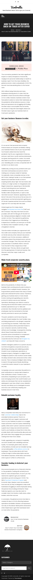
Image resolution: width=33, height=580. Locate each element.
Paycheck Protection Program (14, 480)
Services (21, 66)
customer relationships (12, 415)
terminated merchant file (15, 209)
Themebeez (18, 578)
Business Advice (13, 66)
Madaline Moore (23, 68)
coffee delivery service (21, 449)
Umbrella (16, 7)
